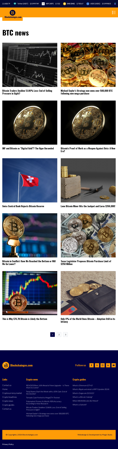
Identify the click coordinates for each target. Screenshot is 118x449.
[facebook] (91, 365)
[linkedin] (108, 365)
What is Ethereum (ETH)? (83, 385)
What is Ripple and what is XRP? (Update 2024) (91, 389)
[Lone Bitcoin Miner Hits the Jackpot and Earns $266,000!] (88, 180)
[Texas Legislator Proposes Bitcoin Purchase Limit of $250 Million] (88, 235)
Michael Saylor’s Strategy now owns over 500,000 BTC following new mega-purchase (87, 92)
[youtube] (114, 365)
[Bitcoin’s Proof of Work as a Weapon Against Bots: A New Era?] (88, 123)
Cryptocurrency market (12, 393)
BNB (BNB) (68, 4)
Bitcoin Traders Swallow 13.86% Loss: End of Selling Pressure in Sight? (27, 92)
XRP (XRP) (46, 4)
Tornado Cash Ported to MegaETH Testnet (43, 397)
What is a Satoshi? (80, 404)
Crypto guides (8, 405)
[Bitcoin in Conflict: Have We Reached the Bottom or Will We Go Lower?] (29, 235)
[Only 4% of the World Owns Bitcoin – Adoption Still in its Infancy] (88, 293)
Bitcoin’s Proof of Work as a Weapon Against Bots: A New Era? (88, 149)
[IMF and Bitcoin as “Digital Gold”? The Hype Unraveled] (29, 123)
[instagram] (102, 365)
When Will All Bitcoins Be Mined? (85, 401)
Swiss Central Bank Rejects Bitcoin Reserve (23, 206)
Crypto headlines (9, 397)
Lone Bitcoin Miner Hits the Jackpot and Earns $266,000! (88, 206)
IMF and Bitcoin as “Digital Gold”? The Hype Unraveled (28, 148)
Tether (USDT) (21, 4)
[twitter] (97, 365)
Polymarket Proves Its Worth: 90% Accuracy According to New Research (43, 402)
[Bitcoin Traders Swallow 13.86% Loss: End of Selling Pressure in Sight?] (29, 65)
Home (4, 389)
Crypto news (7, 401)
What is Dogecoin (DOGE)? (83, 393)
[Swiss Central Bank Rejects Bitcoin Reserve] (29, 180)
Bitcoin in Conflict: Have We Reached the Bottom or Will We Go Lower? (29, 262)
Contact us (6, 385)
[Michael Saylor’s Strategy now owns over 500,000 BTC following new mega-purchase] (88, 65)
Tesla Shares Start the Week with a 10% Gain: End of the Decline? (46, 392)
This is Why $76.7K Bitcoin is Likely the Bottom (24, 318)
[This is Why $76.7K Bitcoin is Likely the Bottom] (29, 293)
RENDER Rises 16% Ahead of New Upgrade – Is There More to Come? (47, 386)
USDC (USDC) (93, 4)
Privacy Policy (8, 444)
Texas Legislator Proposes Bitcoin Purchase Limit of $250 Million (86, 262)
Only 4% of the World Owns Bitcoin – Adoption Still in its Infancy (88, 320)
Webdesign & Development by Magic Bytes (95, 435)
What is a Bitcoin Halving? (82, 397)
